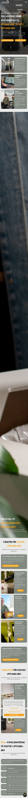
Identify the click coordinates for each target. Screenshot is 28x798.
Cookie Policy (14, 705)
